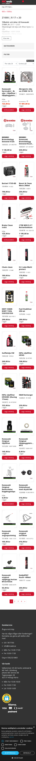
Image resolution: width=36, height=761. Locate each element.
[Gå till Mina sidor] (25, 2)
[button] (18, 758)
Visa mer (6, 38)
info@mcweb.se (10, 646)
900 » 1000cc (7, 11)
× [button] (34, 727)
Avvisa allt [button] (27, 753)
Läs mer (11, 737)
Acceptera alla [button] (10, 753)
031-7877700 (9, 643)
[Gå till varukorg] (22, 2)
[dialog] (18, 743)
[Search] (34, 7)
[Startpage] (10, 2)
